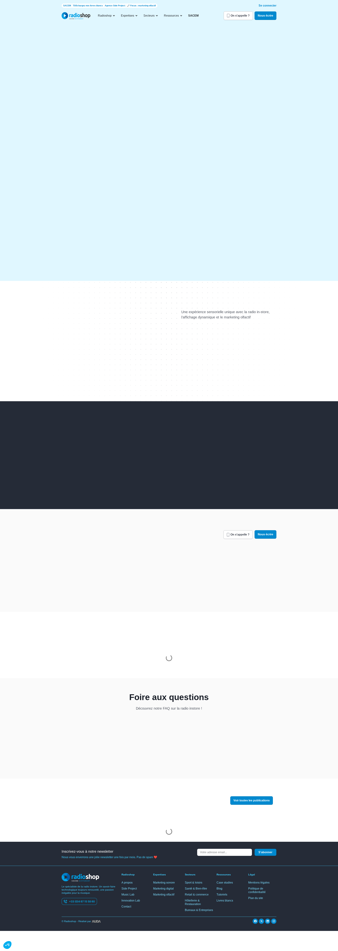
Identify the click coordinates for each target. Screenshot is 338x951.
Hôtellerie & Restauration (193, 892)
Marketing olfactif (164, 885)
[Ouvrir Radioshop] (113, 16)
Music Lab (127, 885)
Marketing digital (164, 879)
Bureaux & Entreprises (199, 900)
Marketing (71, 796)
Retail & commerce (197, 885)
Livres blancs (225, 890)
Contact (126, 896)
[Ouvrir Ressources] (180, 16)
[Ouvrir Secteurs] (156, 16)
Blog (219, 879)
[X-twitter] (261, 911)
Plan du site (255, 888)
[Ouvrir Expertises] (136, 16)
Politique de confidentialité (257, 880)
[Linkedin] (267, 911)
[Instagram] (273, 911)
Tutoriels (222, 885)
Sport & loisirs (194, 873)
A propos (127, 873)
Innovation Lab (131, 890)
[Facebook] (255, 911)
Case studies (225, 873)
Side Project (129, 879)
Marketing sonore (164, 873)
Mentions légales (259, 873)
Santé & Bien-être (196, 879)
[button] (7, 945)
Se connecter (267, 5)
